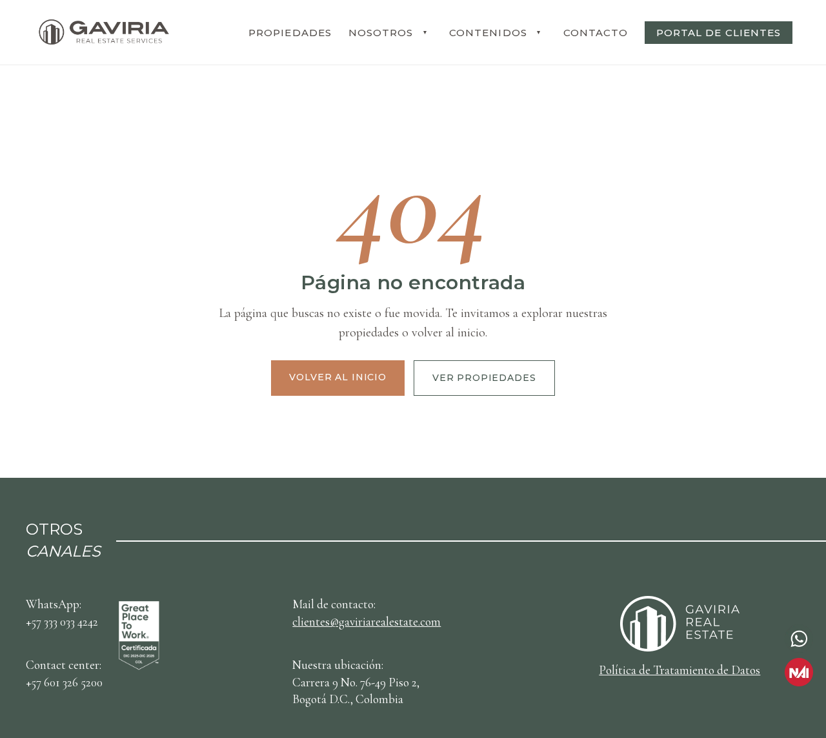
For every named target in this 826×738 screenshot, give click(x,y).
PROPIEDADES (290, 32)
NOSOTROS (380, 32)
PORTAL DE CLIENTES (718, 32)
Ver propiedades (484, 378)
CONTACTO (595, 32)
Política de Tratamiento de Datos (679, 669)
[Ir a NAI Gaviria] (799, 672)
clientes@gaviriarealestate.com (366, 621)
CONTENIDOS (488, 32)
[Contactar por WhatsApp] (799, 638)
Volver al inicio (337, 377)
